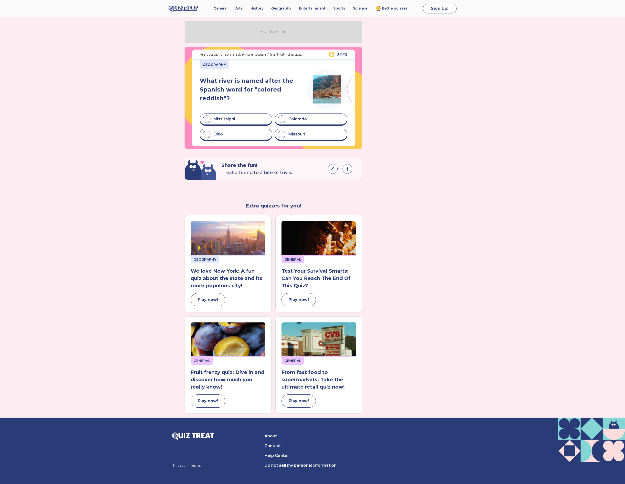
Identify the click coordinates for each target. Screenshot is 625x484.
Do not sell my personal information (300, 465)
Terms (195, 465)
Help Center (276, 455)
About (270, 436)
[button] (236, 119)
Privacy (179, 465)
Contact (272, 445)
